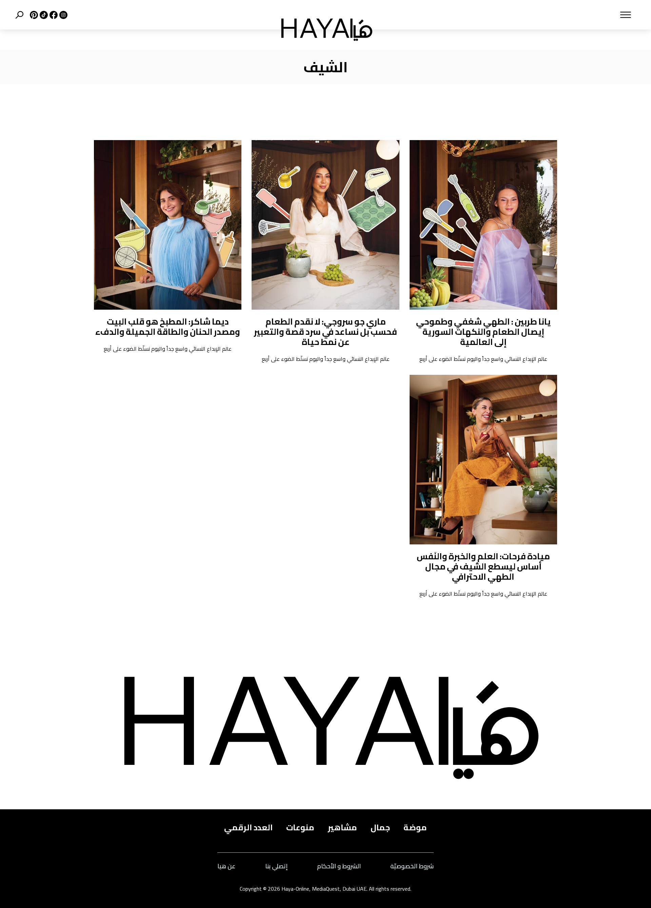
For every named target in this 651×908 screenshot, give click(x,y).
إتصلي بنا (276, 866)
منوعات (300, 827)
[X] (33, 15)
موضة (415, 827)
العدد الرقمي (248, 827)
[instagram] (62, 15)
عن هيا (226, 866)
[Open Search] (19, 15)
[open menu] (511, 14)
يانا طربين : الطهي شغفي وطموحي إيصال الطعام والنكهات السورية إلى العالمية (483, 331)
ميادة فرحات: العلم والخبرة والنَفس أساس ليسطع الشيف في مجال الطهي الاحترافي (483, 566)
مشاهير (342, 827)
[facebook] (53, 15)
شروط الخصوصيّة (412, 866)
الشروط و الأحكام (339, 866)
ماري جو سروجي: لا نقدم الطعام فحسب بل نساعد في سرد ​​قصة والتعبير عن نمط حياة (325, 331)
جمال (380, 827)
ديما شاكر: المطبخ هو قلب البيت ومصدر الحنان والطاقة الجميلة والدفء (167, 326)
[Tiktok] (43, 15)
